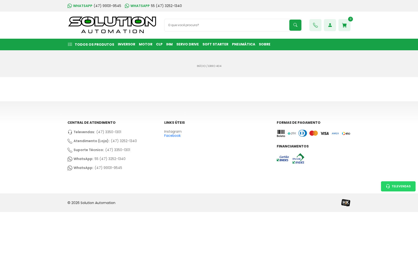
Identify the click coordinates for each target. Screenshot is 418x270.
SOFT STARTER (215, 44)
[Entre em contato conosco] (315, 25)
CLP (159, 44)
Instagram (173, 132)
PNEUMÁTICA (243, 44)
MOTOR (145, 44)
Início (201, 66)
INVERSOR (126, 44)
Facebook (172, 135)
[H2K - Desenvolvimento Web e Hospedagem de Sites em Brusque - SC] (346, 203)
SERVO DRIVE (187, 44)
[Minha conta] (330, 25)
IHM (169, 44)
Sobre (264, 44)
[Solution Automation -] (112, 25)
